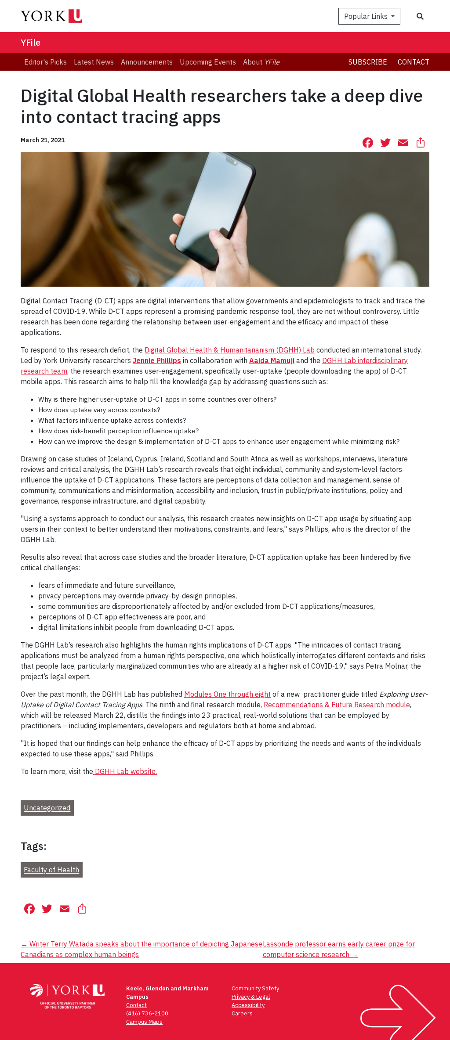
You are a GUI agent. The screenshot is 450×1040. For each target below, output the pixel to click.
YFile (30, 42)
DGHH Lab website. (125, 771)
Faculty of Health (51, 870)
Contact (413, 62)
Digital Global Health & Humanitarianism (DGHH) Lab (230, 349)
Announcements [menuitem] (147, 62)
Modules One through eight (227, 694)
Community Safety (255, 988)
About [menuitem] (261, 62)
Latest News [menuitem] (94, 62)
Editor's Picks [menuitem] (45, 62)
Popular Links (366, 16)
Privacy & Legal (251, 996)
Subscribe (367, 62)
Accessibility (248, 1005)
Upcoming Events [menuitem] (208, 62)
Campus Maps (144, 1022)
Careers (242, 1013)
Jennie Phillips (157, 360)
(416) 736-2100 (147, 1013)
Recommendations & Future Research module (337, 704)
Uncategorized (47, 808)
